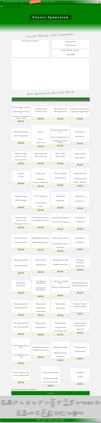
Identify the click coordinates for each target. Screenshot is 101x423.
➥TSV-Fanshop (45, 1)
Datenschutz (61, 420)
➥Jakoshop (52, 1)
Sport (8, 1)
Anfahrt (38, 420)
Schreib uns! (44, 420)
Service (27, 1)
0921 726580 (71, 54)
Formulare (50, 420)
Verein (12, 1)
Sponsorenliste (50, 393)
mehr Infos (21, 121)
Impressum (55, 420)
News (4, 1)
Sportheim (21, 1)
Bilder (16, 1)
